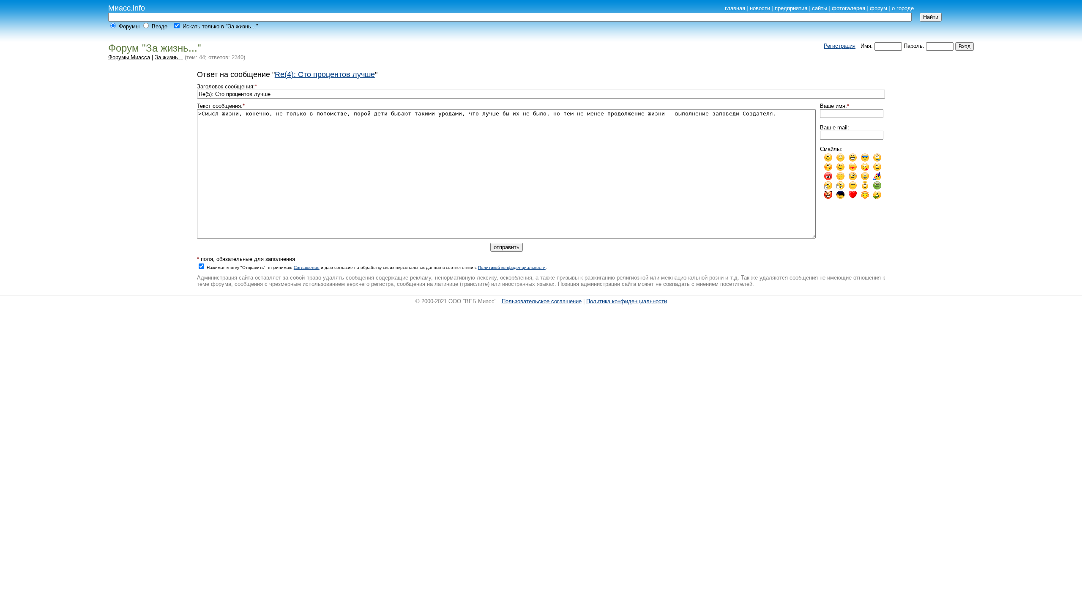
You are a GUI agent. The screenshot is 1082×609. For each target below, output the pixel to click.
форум (878, 8)
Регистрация (839, 46)
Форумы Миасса (129, 57)
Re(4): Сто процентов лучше (325, 74)
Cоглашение (307, 267)
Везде (159, 26)
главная (735, 8)
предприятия (791, 8)
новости (760, 8)
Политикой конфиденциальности (512, 267)
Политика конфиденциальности (626, 301)
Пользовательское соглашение (542, 301)
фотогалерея (848, 8)
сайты (819, 8)
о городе (903, 8)
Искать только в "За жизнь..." (220, 26)
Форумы (129, 26)
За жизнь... (169, 57)
